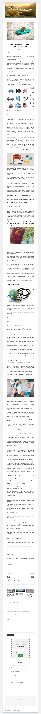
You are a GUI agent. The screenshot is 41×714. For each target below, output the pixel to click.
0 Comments (32, 573)
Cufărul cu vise (20, 9)
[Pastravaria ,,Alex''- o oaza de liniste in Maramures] (8, 577)
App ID (15, 603)
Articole (12, 689)
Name (8, 614)
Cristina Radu (10, 573)
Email (16, 614)
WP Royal (22, 699)
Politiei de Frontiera (29, 463)
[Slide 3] (32, 577)
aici (18, 281)
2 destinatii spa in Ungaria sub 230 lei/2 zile (22, 678)
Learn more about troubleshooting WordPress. (12, 710)
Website (25, 614)
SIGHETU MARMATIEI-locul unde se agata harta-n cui (30, 595)
